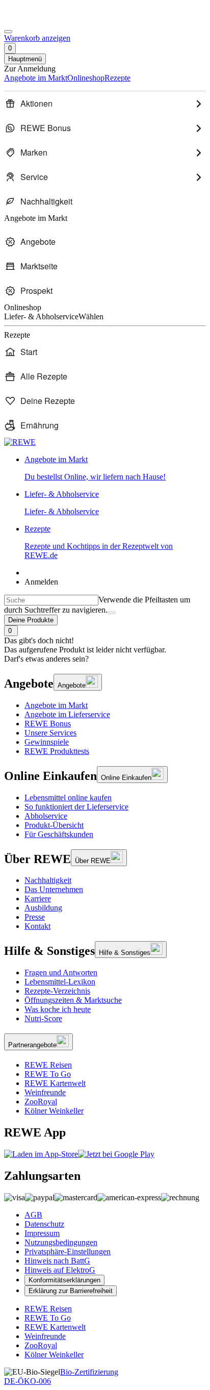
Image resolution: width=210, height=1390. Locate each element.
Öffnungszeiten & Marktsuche (73, 1000)
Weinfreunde (45, 1092)
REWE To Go (47, 1074)
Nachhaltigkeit (47, 880)
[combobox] (51, 600)
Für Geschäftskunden (58, 834)
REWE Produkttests (56, 751)
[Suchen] (112, 612)
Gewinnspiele (46, 742)
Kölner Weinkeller (54, 1110)
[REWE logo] (20, 442)
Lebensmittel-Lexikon (59, 981)
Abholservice (45, 816)
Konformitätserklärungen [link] (64, 1280)
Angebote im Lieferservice (67, 714)
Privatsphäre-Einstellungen (67, 1251)
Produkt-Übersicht (54, 825)
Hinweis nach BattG (57, 1260)
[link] (115, 468)
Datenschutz (44, 1224)
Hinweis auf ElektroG (59, 1270)
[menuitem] (105, 103)
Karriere (37, 898)
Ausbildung (43, 907)
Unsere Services (50, 732)
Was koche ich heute (57, 1009)
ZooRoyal (40, 1101)
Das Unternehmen (53, 889)
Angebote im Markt (56, 705)
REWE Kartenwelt (55, 1083)
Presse (34, 917)
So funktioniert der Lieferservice (76, 806)
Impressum (42, 1233)
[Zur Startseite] (38, 19)
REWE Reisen (48, 1064)
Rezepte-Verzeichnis (57, 991)
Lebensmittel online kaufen (68, 797)
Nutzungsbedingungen (60, 1242)
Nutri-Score (43, 1018)
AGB (33, 1214)
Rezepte (98, 542)
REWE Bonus (47, 723)
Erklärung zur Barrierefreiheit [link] (71, 1291)
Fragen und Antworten (60, 972)
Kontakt (37, 926)
